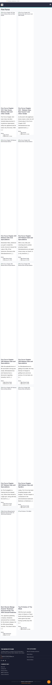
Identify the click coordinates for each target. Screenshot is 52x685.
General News (30, 659)
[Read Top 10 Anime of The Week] (26, 558)
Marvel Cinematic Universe (33, 651)
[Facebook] (1, 660)
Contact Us (3, 668)
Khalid (7, 134)
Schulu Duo (8, 633)
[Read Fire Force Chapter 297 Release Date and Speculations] (8, 434)
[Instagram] (5, 660)
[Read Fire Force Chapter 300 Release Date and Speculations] (26, 187)
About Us (3, 666)
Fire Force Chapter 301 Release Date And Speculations (8, 237)
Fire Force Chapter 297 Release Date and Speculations (8, 485)
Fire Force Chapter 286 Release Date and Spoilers (25, 485)
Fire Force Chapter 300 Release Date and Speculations (25, 237)
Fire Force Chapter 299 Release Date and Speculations (8, 361)
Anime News (29, 654)
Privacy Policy (4, 670)
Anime (2, 133)
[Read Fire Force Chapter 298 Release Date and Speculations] (26, 310)
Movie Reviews (30, 657)
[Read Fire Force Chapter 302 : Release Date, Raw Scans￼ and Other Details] (26, 59)
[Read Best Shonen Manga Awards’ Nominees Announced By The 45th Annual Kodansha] (8, 558)
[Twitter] (3, 660)
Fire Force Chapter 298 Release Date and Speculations (25, 361)
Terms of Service (5, 674)
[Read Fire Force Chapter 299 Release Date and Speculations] (8, 310)
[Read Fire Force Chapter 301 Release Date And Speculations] (8, 187)
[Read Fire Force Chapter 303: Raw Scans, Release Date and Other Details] (8, 59)
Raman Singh (9, 258)
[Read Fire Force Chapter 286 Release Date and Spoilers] (26, 434)
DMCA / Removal (4, 672)
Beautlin (25, 627)
